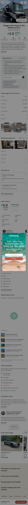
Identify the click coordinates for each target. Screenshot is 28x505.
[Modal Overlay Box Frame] (14, 252)
